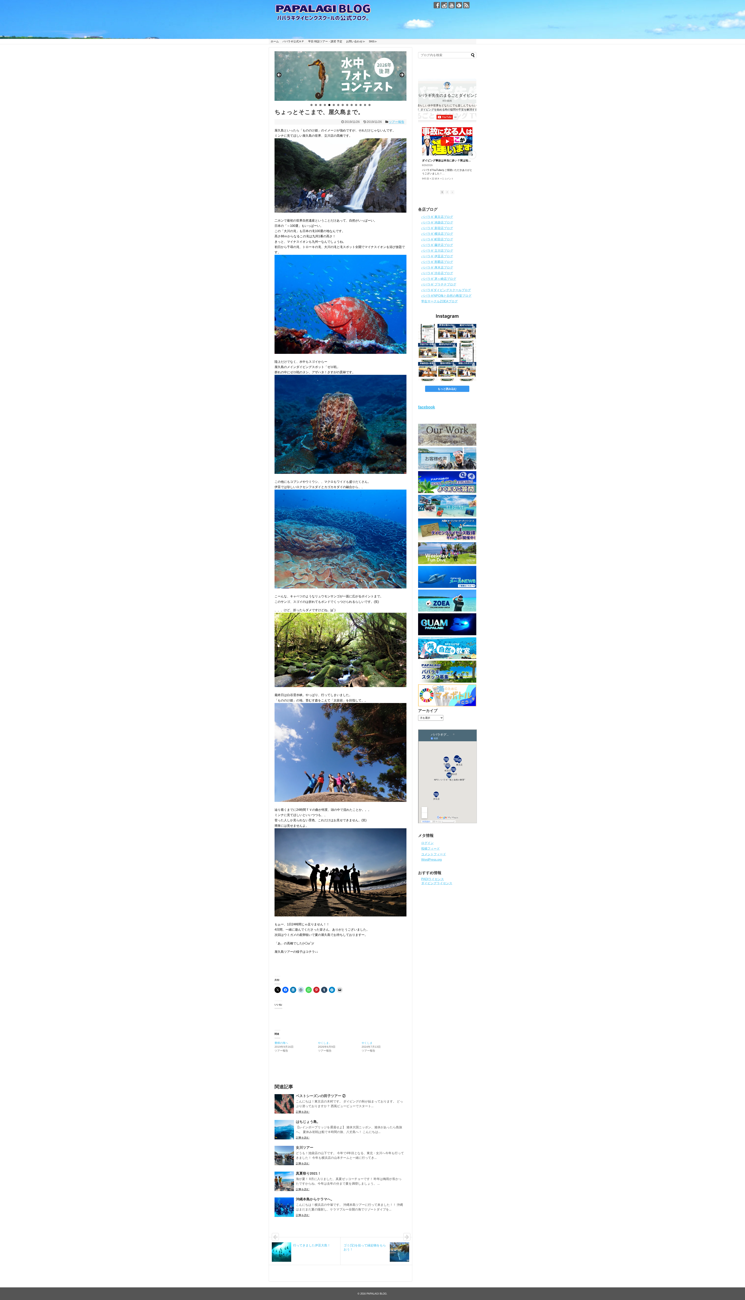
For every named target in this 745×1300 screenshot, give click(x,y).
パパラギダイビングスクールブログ (446, 290)
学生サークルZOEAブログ (439, 301)
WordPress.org (431, 859)
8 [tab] (343, 105)
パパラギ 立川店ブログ (437, 250)
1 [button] (442, 192)
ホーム (275, 41)
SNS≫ (373, 41)
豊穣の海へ (281, 1042)
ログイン (427, 843)
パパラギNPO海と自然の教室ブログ (446, 295)
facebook (426, 407)
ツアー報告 (396, 122)
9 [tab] (347, 105)
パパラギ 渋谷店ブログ (437, 273)
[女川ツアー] (284, 1155)
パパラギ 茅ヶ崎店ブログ (438, 278)
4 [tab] (325, 105)
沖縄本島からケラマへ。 (315, 1199)
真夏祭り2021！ (308, 1173)
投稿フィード (430, 848)
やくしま (367, 1042)
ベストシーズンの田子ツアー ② (321, 1096)
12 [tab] (361, 105)
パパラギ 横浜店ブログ (437, 233)
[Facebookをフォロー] (437, 5)
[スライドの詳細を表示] (340, 76)
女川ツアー (304, 1147)
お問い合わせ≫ (355, 41)
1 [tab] (311, 105)
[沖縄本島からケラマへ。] (284, 1207)
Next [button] (402, 75)
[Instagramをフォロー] (444, 5)
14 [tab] (370, 105)
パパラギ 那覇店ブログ (437, 262)
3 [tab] (320, 105)
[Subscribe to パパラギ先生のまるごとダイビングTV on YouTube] (447, 117)
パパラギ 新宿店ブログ (437, 228)
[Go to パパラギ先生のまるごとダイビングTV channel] (447, 86)
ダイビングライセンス (436, 883)
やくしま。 (325, 1042)
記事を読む (302, 1111)
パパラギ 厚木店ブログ (437, 267)
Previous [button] (279, 75)
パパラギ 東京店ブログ (437, 216)
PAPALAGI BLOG (376, 1293)
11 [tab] (356, 105)
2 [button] (447, 192)
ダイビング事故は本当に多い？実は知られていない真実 (447, 160)
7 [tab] (338, 105)
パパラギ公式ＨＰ (293, 41)
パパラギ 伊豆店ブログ (437, 256)
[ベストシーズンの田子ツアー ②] (284, 1104)
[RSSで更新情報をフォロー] (466, 5)
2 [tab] (316, 105)
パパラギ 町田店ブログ (437, 239)
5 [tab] (329, 105)
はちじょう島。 (308, 1122)
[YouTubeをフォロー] (451, 5)
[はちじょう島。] (284, 1129)
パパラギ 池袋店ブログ (437, 222)
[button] (422, 155)
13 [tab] (365, 105)
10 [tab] (352, 105)
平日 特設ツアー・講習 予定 (325, 41)
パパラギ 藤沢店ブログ (437, 245)
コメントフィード (433, 854)
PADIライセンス (432, 879)
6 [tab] (334, 105)
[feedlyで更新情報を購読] (459, 5)
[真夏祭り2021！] (284, 1181)
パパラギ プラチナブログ (438, 284)
